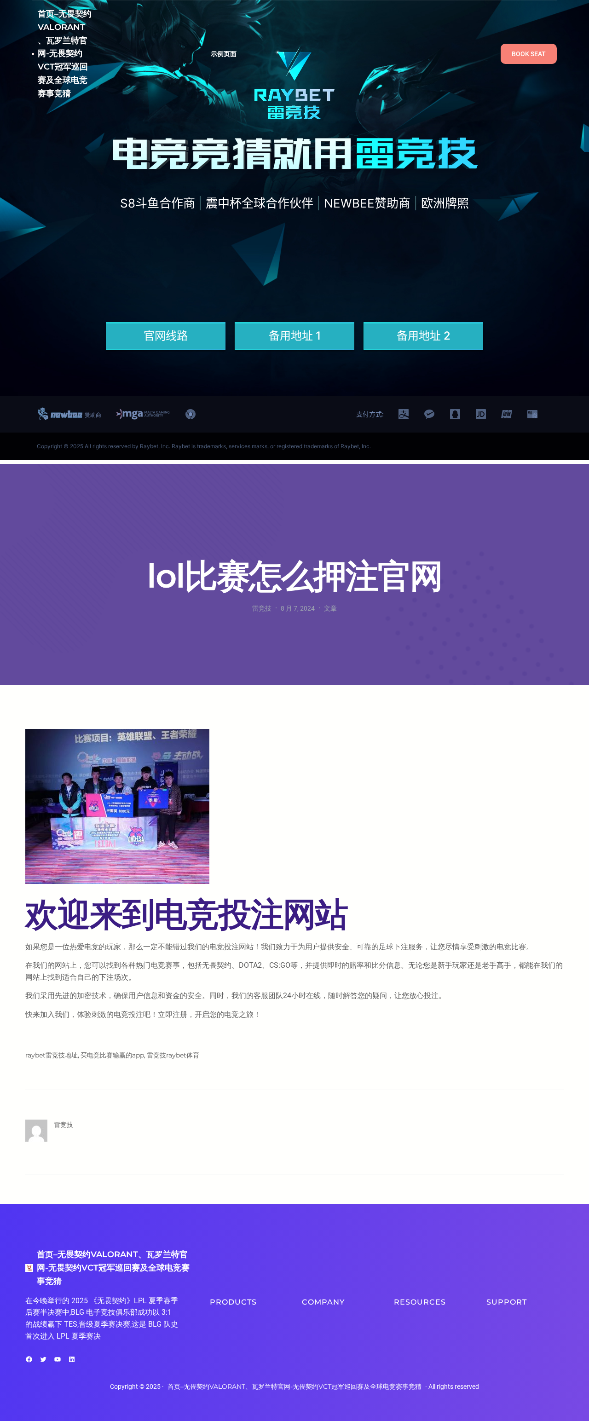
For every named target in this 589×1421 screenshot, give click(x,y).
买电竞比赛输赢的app (112, 1055)
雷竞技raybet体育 (173, 1055)
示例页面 (224, 54)
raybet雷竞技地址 (51, 1055)
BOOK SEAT (529, 54)
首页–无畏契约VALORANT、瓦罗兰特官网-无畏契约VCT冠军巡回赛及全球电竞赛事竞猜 (65, 53)
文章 (330, 608)
